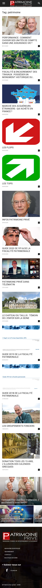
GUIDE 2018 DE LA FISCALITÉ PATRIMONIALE (17, 394)
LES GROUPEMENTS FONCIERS (18, 426)
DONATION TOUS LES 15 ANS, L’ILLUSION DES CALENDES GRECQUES (17, 464)
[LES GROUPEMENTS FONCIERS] (21, 413)
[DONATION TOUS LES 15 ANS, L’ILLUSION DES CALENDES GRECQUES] (21, 446)
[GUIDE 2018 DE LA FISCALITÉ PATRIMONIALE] (21, 377)
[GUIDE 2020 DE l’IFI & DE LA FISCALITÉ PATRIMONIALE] (21, 236)
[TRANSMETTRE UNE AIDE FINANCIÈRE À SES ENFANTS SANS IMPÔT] (21, 491)
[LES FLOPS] (21, 132)
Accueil (4, 9)
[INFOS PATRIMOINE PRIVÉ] (21, 204)
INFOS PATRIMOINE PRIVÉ (16, 219)
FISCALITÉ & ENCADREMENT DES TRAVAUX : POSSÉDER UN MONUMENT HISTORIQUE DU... (19, 75)
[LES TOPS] (21, 168)
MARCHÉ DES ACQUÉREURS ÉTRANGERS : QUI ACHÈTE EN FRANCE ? (17, 109)
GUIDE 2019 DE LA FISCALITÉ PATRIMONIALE (17, 355)
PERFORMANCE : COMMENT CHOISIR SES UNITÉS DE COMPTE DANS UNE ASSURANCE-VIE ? (19, 40)
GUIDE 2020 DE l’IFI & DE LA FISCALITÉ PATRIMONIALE (16, 249)
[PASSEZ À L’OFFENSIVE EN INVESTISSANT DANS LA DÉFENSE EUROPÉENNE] (17, 514)
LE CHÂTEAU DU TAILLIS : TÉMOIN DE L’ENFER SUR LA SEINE (20, 316)
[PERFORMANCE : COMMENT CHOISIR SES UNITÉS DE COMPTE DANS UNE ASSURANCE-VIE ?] (21, 25)
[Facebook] (7, 570)
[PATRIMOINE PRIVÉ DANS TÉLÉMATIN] (21, 268)
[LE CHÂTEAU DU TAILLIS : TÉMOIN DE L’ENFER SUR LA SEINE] (21, 302)
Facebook (14, 570)
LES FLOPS (8, 147)
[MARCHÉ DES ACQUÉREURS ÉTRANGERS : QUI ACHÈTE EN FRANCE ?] (21, 93)
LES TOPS (7, 183)
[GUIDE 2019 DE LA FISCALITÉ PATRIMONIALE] (21, 338)
